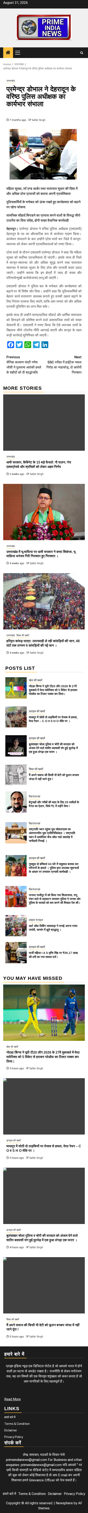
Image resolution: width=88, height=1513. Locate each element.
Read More (12, 1399)
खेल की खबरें (35, 680)
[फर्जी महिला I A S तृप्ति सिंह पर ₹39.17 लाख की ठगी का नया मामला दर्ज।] (16, 952)
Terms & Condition (17, 1423)
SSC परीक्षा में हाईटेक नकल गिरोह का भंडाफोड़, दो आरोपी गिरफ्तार (64, 364)
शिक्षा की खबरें (22, 635)
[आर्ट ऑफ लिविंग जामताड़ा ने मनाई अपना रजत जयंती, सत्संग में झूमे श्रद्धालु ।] (16, 925)
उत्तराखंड (10, 80)
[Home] (8, 53)
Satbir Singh (38, 120)
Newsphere (64, 1503)
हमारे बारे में (9, 1417)
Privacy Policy (13, 1437)
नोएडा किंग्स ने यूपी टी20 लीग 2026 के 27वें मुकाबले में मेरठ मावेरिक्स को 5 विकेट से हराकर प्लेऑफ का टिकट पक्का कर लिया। (53, 690)
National (34, 796)
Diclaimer (10, 1430)
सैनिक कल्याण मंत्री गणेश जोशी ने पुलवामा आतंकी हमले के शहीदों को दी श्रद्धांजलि (23, 364)
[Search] (81, 53)
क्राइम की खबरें (37, 711)
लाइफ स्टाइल (36, 920)
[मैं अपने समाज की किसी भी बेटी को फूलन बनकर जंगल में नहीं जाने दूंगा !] (16, 774)
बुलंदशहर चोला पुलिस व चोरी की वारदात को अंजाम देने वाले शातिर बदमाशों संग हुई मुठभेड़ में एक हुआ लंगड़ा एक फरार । (53, 748)
